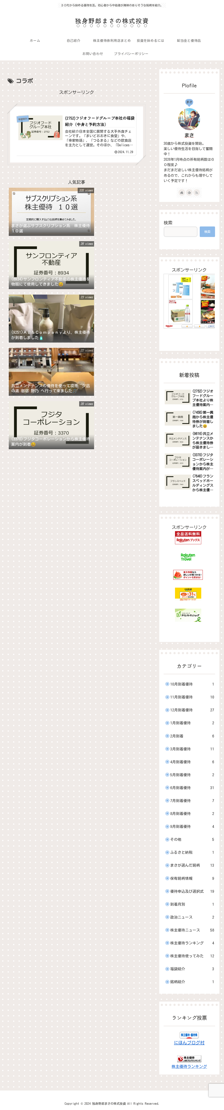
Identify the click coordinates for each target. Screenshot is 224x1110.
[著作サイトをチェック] (182, 192)
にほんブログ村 (189, 1042)
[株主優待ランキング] (189, 1058)
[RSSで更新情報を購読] (197, 192)
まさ (189, 135)
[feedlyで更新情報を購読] (189, 192)
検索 (168, 222)
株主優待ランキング (189, 1066)
